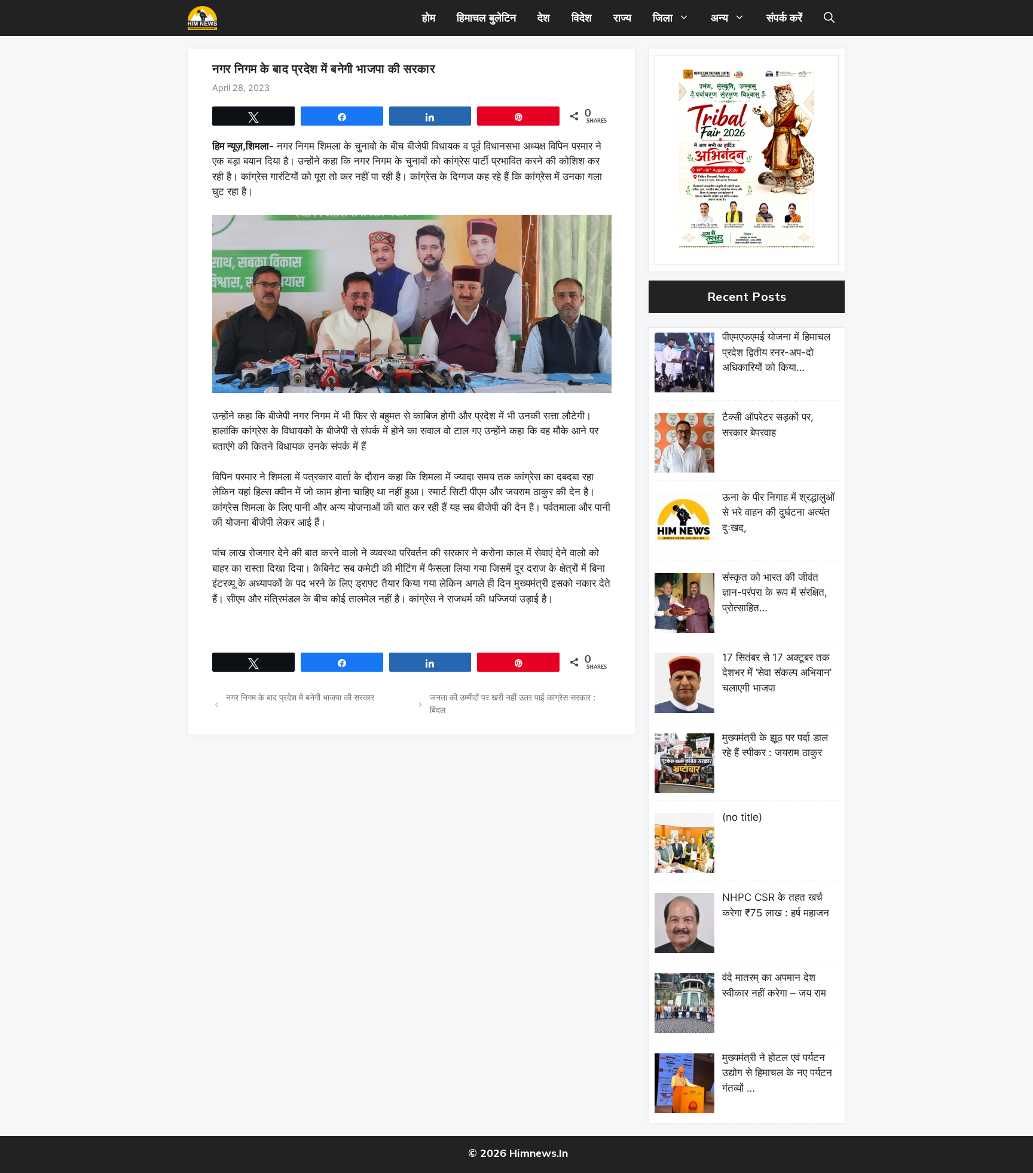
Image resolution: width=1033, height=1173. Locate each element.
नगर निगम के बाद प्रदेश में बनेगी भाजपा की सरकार (301, 697)
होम (428, 18)
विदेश (581, 18)
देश (543, 18)
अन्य (719, 18)
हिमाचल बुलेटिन (486, 18)
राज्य (622, 18)
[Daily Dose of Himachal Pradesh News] (202, 18)
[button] (829, 18)
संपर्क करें (784, 18)
